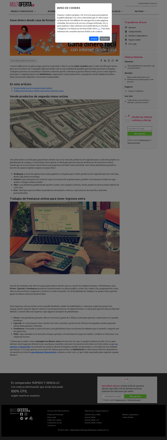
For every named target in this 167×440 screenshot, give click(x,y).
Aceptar (94, 38)
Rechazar (104, 38)
